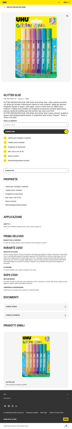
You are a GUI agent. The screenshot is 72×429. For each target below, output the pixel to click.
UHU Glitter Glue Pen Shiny (16, 7)
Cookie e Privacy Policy (56, 412)
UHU (5, 394)
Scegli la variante (10, 121)
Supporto (7, 398)
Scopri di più (9, 171)
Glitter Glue (10, 382)
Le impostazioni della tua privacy (14, 412)
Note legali (43, 412)
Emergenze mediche (32, 412)
